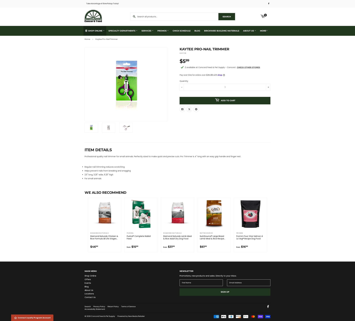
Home (87, 39)
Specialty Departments (122, 31)
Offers (88, 279)
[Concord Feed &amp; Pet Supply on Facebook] (268, 306)
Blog (197, 31)
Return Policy (113, 306)
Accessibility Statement (95, 309)
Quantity (184, 81)
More (263, 31)
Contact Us (90, 297)
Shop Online (95, 31)
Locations (89, 293)
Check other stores (248, 67)
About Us (248, 31)
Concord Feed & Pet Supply (103, 316)
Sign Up (225, 292)
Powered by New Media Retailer (131, 316)
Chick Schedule (182, 31)
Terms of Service (128, 306)
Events (88, 283)
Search (229, 16)
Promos (162, 31)
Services (146, 31)
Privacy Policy (99, 306)
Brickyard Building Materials (221, 31)
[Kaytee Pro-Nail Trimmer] (91, 128)
